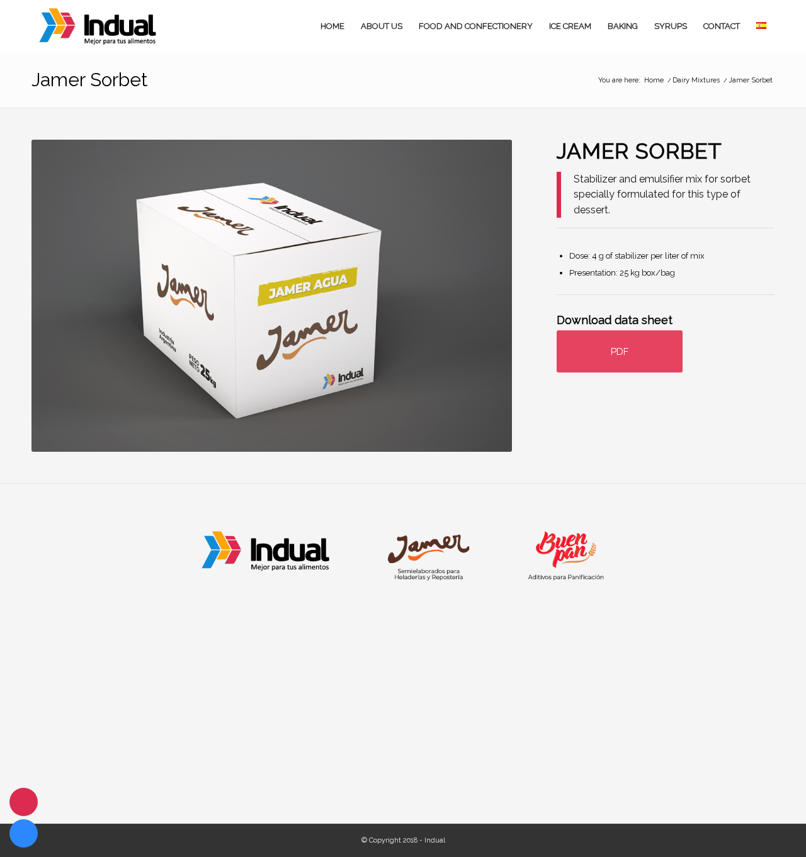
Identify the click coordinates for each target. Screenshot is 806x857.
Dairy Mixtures (696, 80)
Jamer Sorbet (89, 80)
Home (654, 80)
